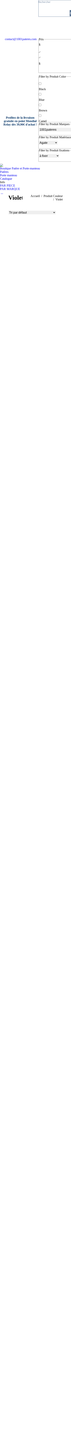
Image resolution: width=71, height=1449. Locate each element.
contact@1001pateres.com (21, 39)
